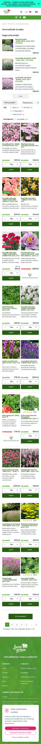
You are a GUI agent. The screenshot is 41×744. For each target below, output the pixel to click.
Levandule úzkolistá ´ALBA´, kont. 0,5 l (25, 59)
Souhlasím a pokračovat (20, 728)
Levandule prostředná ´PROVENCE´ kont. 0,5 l (11, 525)
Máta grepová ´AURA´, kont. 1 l (11, 416)
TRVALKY (11, 24)
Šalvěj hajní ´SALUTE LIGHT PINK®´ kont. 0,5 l (30, 470)
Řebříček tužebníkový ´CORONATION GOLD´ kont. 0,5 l (29, 525)
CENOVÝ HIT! (18, 114)
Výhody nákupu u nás (28, 668)
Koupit (11, 169)
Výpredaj (5, 677)
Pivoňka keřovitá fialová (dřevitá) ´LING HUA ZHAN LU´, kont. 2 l (30, 254)
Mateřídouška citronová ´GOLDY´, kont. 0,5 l (9, 308)
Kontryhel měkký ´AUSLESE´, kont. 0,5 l (29, 579)
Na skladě (22, 119)
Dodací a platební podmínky (27, 682)
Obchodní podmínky (28, 677)
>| (36, 625)
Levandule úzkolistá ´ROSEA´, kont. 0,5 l (23, 78)
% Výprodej (18, 111)
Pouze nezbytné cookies (20, 737)
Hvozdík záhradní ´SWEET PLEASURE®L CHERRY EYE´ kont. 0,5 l (10, 254)
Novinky (28, 107)
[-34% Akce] (11, 241)
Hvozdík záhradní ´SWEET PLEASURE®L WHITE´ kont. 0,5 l (28, 308)
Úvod (4, 24)
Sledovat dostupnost (30, 277)
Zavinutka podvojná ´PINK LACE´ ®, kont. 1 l (10, 470)
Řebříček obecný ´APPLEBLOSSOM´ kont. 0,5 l (30, 145)
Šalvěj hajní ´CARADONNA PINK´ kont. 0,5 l (9, 580)
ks (12, 164)
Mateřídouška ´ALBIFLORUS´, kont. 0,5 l (24, 40)
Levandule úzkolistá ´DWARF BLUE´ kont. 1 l (29, 362)
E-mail (4, 697)
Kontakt (5, 686)
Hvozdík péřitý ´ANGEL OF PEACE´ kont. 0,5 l (11, 145)
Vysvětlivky (24, 673)
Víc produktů (20, 616)
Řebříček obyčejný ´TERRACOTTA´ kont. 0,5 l (29, 199)
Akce (16, 107)
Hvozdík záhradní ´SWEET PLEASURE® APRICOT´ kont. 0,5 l (10, 199)
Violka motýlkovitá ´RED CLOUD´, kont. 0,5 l (11, 362)
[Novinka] (11, 187)
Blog (3, 681)
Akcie (4, 668)
